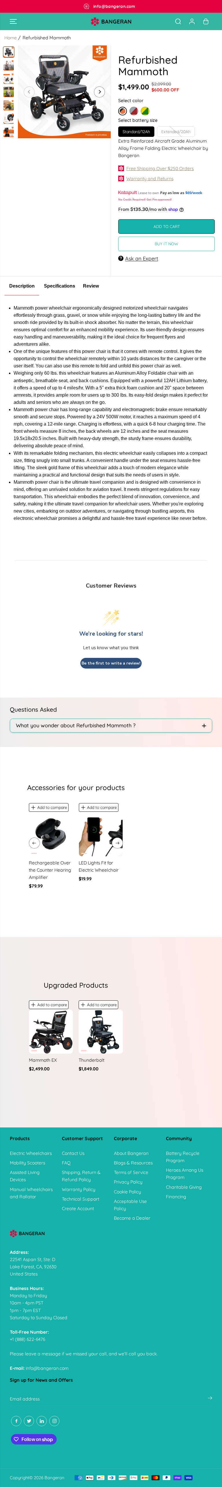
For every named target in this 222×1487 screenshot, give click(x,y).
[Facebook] (16, 1421)
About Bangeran (131, 1153)
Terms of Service (131, 1172)
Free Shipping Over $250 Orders (160, 168)
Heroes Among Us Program (184, 1173)
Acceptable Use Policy (130, 1204)
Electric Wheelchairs (31, 1153)
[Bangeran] (111, 21)
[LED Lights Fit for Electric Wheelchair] (101, 834)
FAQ (66, 1163)
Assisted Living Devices (25, 1175)
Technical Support (80, 1199)
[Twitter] (29, 1421)
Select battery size (138, 120)
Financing (176, 1196)
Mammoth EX (43, 1060)
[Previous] (29, 92)
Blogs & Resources (133, 1163)
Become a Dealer (132, 1218)
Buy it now (166, 243)
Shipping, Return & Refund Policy (81, 1175)
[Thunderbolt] (101, 1032)
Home (10, 38)
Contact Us (73, 1153)
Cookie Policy (127, 1192)
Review (91, 286)
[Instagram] (54, 1421)
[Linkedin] (41, 1421)
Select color (130, 100)
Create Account (78, 1208)
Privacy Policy (128, 1182)
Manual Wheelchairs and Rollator (31, 1192)
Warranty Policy (78, 1189)
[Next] (99, 92)
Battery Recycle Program (182, 1156)
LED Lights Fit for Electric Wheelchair (99, 866)
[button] (13, 21)
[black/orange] (64, 91)
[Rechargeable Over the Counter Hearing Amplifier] (51, 834)
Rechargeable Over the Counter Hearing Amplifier (50, 870)
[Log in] (192, 21)
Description (22, 286)
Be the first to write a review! (111, 663)
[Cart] (205, 21)
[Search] (178, 21)
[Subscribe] (210, 1399)
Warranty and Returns (149, 178)
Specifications (59, 286)
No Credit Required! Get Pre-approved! (145, 199)
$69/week (193, 192)
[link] (111, 1233)
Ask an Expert (141, 258)
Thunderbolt (91, 1060)
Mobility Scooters (27, 1163)
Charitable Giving (184, 1187)
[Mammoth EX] (51, 1032)
